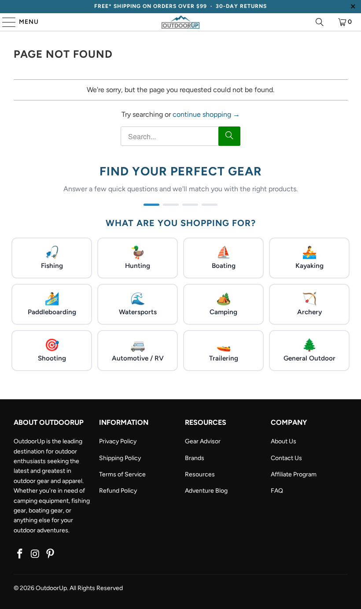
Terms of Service (122, 474)
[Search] (319, 22)
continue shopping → (206, 114)
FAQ (277, 490)
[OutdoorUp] (180, 22)
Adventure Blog (206, 490)
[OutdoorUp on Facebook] (20, 554)
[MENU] (5, 22)
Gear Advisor (203, 441)
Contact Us (286, 458)
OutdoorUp (51, 588)
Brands (194, 458)
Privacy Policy (117, 441)
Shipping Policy (120, 458)
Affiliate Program (294, 474)
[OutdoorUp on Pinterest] (50, 554)
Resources (200, 474)
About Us (283, 441)
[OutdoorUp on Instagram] (35, 554)
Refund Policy (118, 490)
